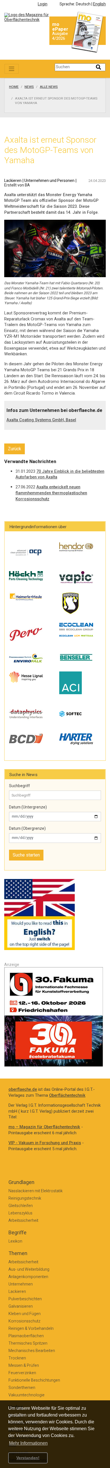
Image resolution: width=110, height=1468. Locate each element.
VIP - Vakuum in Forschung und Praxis (44, 1143)
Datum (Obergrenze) (27, 829)
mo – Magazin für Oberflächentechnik (44, 1127)
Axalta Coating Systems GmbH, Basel (41, 420)
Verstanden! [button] (27, 1457)
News (29, 87)
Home (14, 87)
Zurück (14, 448)
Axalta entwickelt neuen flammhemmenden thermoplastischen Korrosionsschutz (51, 493)
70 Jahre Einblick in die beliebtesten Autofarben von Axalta (60, 474)
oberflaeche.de (22, 1089)
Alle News (49, 87)
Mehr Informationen (28, 1443)
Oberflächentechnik (67, 1095)
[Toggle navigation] (12, 69)
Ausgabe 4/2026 (60, 36)
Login (42, 4)
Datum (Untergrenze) (28, 807)
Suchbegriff (19, 786)
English (99, 4)
